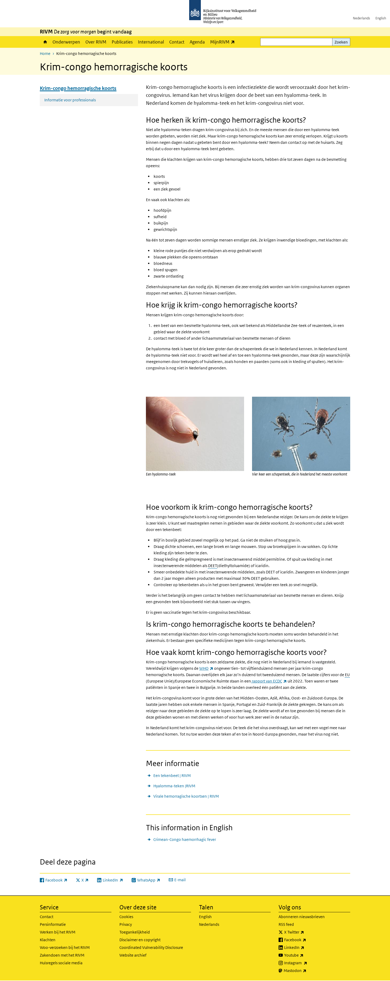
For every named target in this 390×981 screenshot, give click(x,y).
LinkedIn (306, 947)
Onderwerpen (66, 42)
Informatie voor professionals (70, 99)
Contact (176, 42)
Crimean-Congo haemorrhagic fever (184, 839)
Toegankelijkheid (134, 932)
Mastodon (307, 970)
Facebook (307, 939)
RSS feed (286, 924)
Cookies (126, 916)
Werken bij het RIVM (57, 932)
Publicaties (122, 42)
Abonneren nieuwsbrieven (302, 916)
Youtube (305, 955)
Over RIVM (95, 42)
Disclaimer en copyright (140, 939)
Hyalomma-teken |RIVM (174, 785)
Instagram (307, 962)
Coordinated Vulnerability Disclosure (151, 947)
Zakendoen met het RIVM (62, 955)
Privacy (125, 924)
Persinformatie (53, 924)
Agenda (197, 42)
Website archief (132, 955)
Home (45, 42)
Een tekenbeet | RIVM (172, 775)
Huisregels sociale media (61, 962)
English (380, 18)
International (151, 42)
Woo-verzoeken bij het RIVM (65, 947)
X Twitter (305, 932)
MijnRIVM (223, 42)
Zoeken (341, 42)
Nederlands (361, 18)
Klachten (47, 939)
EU (347, 674)
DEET (212, 565)
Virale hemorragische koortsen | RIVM (186, 796)
